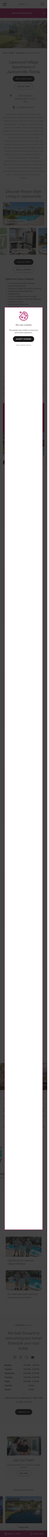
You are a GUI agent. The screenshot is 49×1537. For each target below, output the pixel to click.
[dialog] (24, 768)
